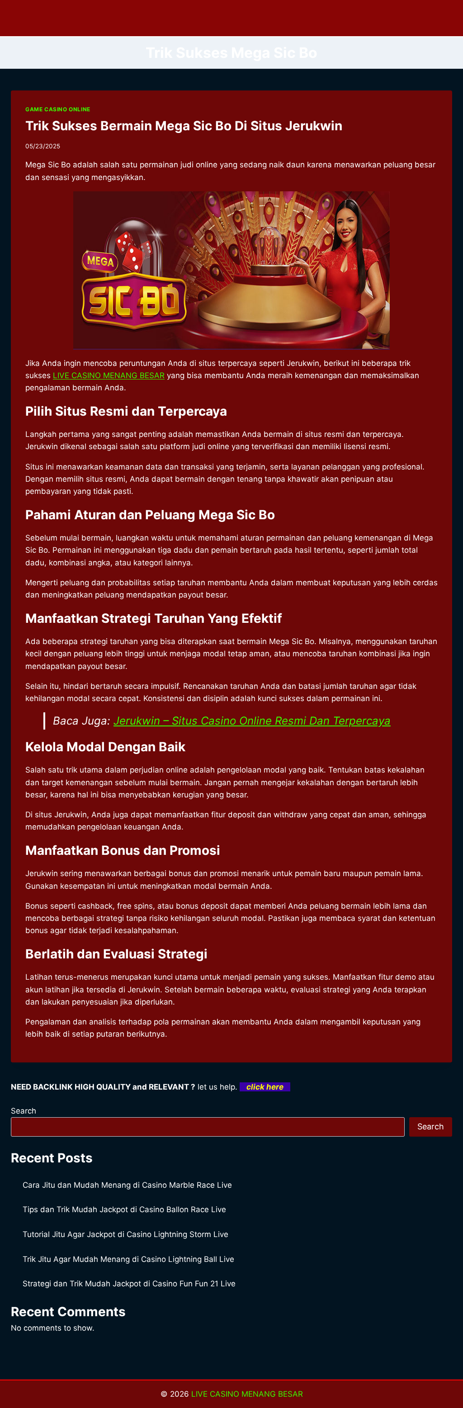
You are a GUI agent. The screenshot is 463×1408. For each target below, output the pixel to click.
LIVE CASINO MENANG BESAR (247, 1394)
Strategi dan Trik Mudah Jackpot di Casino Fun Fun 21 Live (129, 1283)
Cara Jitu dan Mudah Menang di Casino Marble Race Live (127, 1185)
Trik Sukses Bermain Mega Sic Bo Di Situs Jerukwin (183, 125)
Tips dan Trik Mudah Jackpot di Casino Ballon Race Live (124, 1209)
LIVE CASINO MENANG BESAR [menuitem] (109, 375)
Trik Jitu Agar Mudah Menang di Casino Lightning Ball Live (128, 1259)
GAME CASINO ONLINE (57, 109)
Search (23, 1110)
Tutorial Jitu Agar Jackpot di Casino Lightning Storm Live (125, 1234)
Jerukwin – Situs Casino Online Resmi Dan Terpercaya (252, 720)
